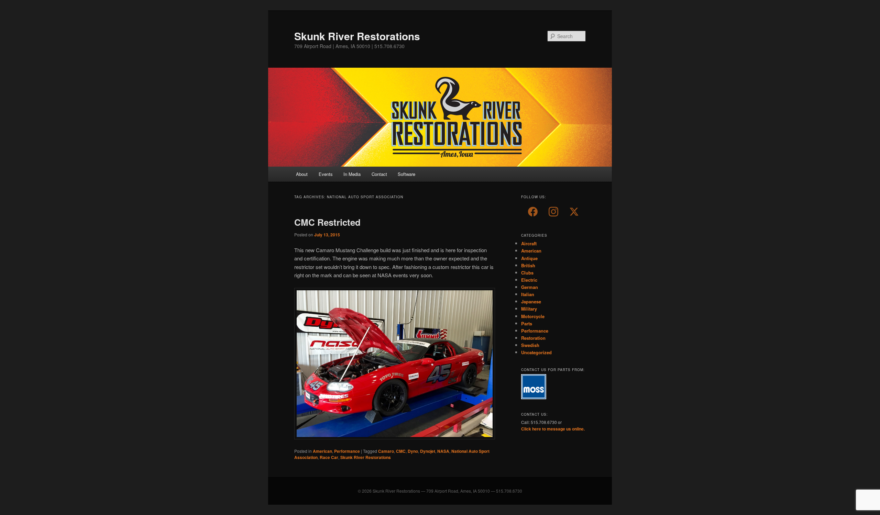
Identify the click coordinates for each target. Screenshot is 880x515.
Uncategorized (536, 352)
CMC (401, 451)
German (529, 287)
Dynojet (427, 451)
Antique (529, 258)
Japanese (531, 301)
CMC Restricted (327, 222)
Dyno (413, 451)
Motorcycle (532, 316)
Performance (347, 451)
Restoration (533, 338)
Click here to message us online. (553, 429)
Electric (529, 280)
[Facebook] (532, 211)
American (322, 451)
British (528, 265)
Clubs (527, 272)
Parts (526, 323)
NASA (443, 451)
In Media (352, 174)
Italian (527, 294)
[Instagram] (553, 211)
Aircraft (529, 243)
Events (326, 174)
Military (529, 308)
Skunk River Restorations (357, 36)
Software (406, 174)
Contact (379, 174)
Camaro (386, 451)
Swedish (530, 345)
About (302, 174)
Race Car (329, 457)
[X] (574, 211)
